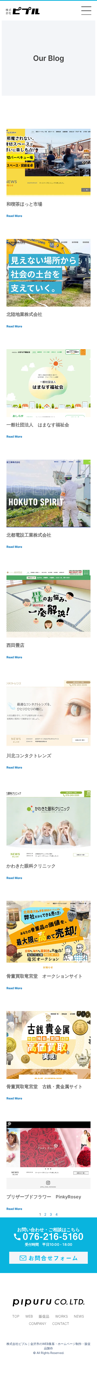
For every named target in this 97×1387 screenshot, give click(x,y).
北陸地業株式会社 (24, 314)
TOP (15, 1316)
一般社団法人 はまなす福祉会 (37, 424)
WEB (29, 1316)
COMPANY (37, 1323)
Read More (14, 216)
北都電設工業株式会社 (28, 535)
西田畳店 (15, 645)
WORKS (61, 1316)
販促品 (44, 1316)
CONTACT (60, 1323)
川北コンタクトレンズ (28, 755)
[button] (86, 11)
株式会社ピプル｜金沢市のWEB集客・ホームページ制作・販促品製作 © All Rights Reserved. (48, 1348)
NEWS (79, 1316)
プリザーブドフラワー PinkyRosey (43, 1196)
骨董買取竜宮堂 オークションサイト (44, 976)
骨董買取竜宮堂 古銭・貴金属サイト (46, 1086)
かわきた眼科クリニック (31, 865)
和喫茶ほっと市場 (24, 204)
